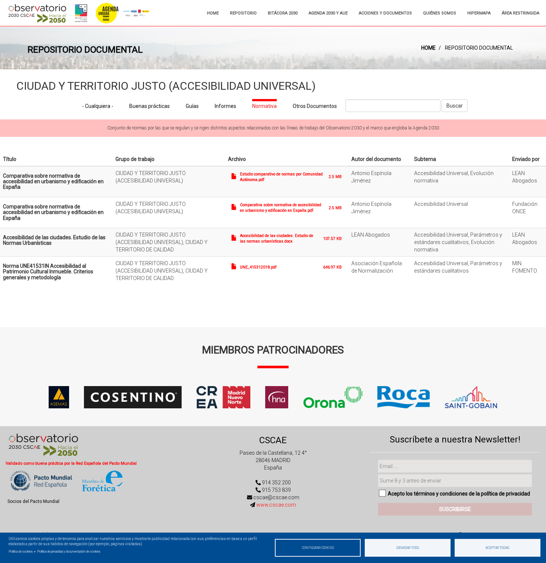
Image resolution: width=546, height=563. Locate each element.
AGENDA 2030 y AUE (328, 13)
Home (213, 13)
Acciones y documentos (385, 13)
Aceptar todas (497, 548)
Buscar (454, 106)
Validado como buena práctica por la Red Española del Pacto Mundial (71, 463)
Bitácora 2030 (283, 13)
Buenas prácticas (149, 106)
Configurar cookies (318, 548)
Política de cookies (21, 551)
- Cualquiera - (97, 106)
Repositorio (243, 13)
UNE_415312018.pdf (258, 267)
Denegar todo (407, 548)
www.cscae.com (276, 505)
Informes (225, 106)
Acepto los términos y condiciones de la (459, 494)
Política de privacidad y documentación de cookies (68, 551)
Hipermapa (479, 13)
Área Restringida (520, 13)
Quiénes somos (439, 13)
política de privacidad (505, 494)
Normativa (264, 106)
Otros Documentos (315, 106)
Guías (192, 106)
